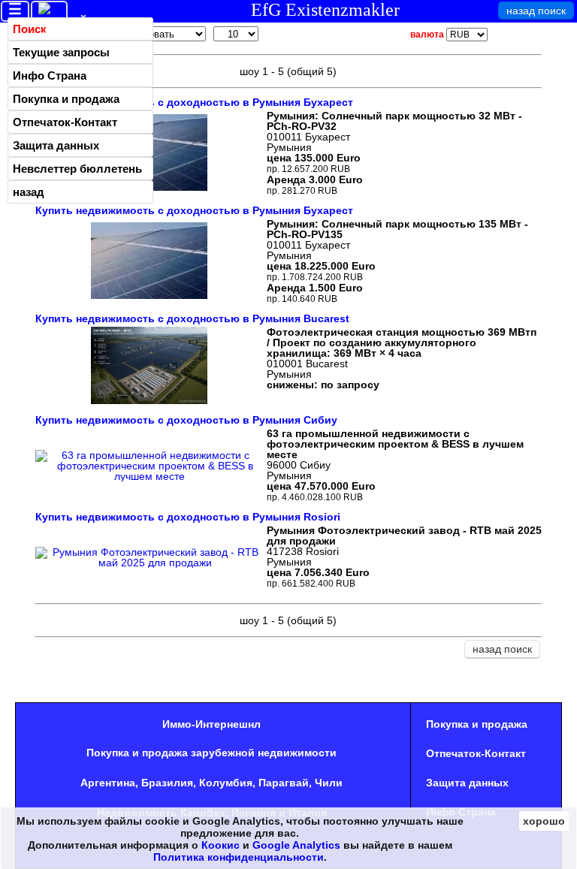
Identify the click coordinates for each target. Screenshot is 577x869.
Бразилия (167, 783)
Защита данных (56, 145)
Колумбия (225, 783)
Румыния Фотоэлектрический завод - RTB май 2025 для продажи (404, 535)
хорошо (544, 821)
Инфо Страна (49, 75)
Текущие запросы (61, 52)
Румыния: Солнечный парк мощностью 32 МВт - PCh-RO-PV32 (394, 121)
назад (28, 192)
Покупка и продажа (66, 98)
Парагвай (283, 783)
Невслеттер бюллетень (77, 168)
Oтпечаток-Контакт (65, 122)
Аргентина (107, 783)
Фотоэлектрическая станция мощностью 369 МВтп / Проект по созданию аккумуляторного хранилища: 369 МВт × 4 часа (401, 342)
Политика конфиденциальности (238, 857)
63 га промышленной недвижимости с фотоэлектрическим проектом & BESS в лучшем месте (395, 443)
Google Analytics (296, 845)
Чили (329, 783)
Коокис (220, 845)
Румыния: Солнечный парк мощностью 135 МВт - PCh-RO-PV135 (397, 229)
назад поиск (536, 11)
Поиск (30, 29)
